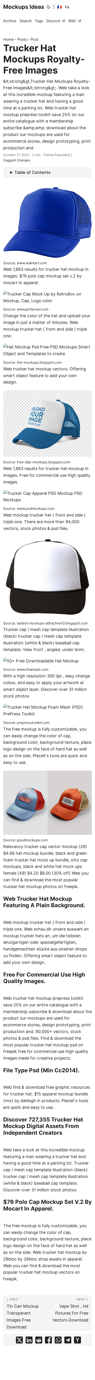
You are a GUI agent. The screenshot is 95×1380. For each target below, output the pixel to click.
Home (8, 39)
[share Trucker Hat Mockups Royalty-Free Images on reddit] (38, 1341)
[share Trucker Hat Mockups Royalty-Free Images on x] (19, 1341)
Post (35, 39)
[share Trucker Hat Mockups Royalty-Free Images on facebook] (48, 1341)
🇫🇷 (59, 7)
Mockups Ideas (23, 6)
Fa (67, 7)
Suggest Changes (16, 160)
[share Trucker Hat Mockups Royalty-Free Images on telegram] (67, 1341)
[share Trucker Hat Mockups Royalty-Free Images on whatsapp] (58, 1341)
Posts (22, 39)
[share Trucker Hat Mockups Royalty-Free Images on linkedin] (29, 1341)
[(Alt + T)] (48, 7)
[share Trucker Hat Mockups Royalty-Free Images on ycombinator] (77, 1341)
